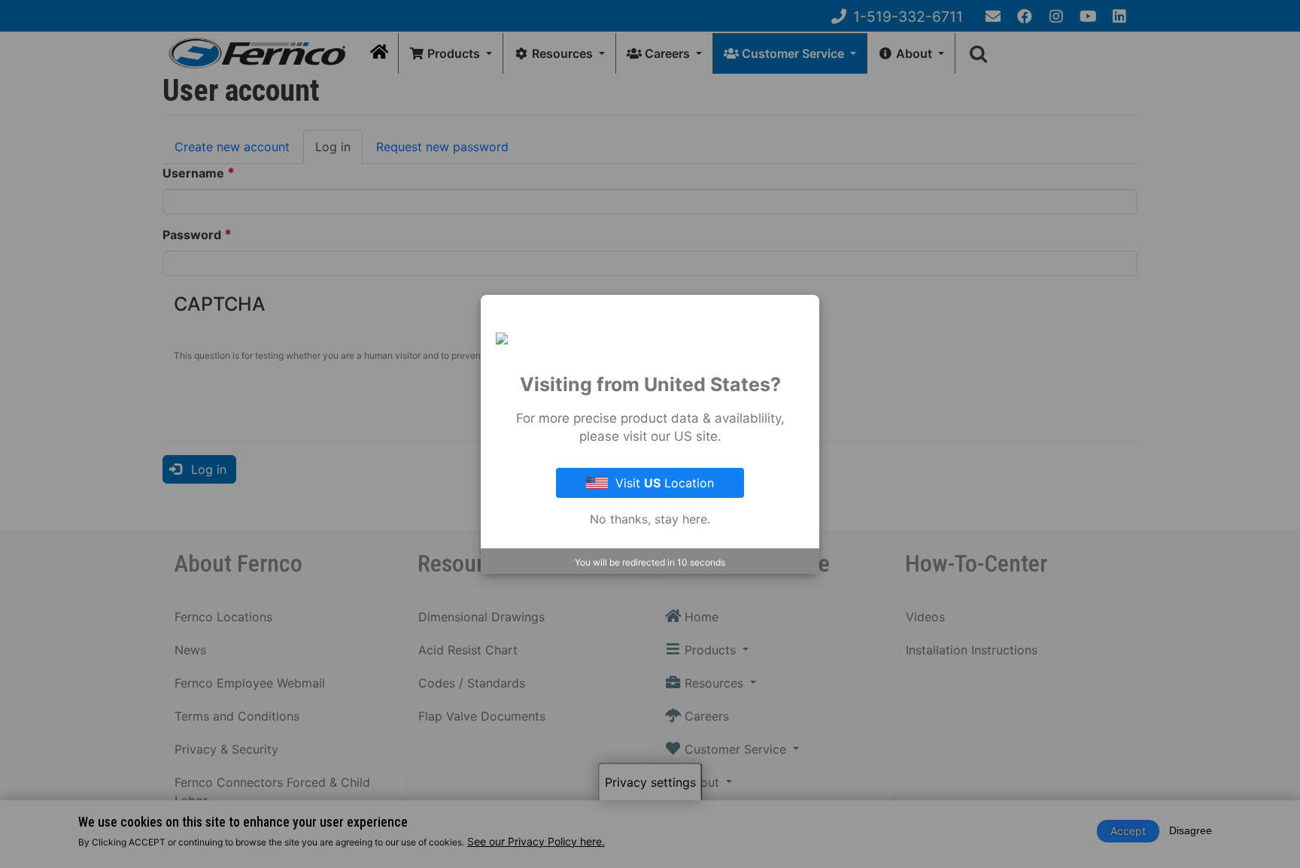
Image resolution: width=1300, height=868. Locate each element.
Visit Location (664, 482)
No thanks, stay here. (650, 519)
